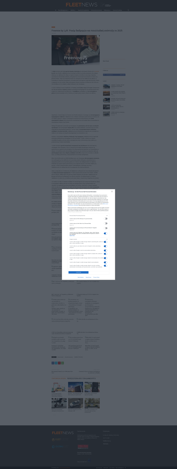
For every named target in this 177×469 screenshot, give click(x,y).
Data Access (88, 277)
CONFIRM (78, 272)
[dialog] (88, 234)
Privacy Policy (96, 277)
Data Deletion (81, 277)
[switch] (105, 219)
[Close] (112, 192)
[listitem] (88, 215)
